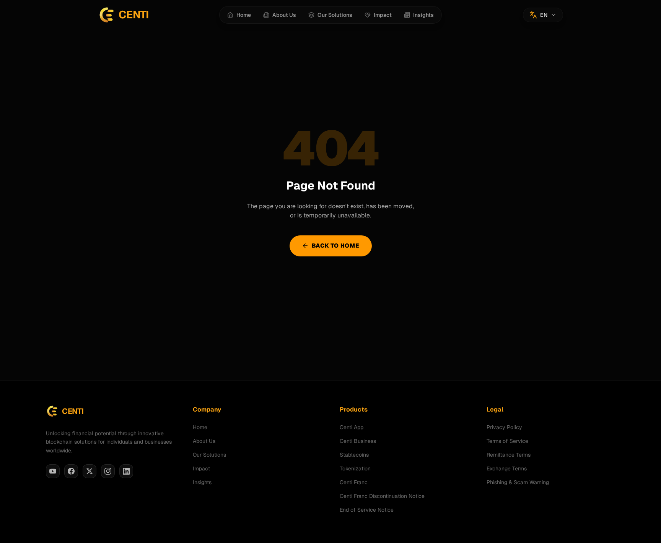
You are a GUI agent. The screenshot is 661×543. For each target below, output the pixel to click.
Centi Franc (354, 482)
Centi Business (358, 441)
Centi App (351, 427)
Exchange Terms (507, 468)
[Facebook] (71, 471)
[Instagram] (108, 471)
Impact (201, 468)
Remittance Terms (509, 454)
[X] (89, 471)
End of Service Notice (367, 509)
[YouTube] (53, 471)
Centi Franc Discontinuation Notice (382, 496)
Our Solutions (209, 454)
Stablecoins (354, 454)
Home (200, 427)
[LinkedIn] (126, 471)
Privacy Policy (504, 427)
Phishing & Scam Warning (518, 482)
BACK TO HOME (336, 245)
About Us (204, 441)
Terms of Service (507, 441)
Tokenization (355, 468)
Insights (202, 482)
